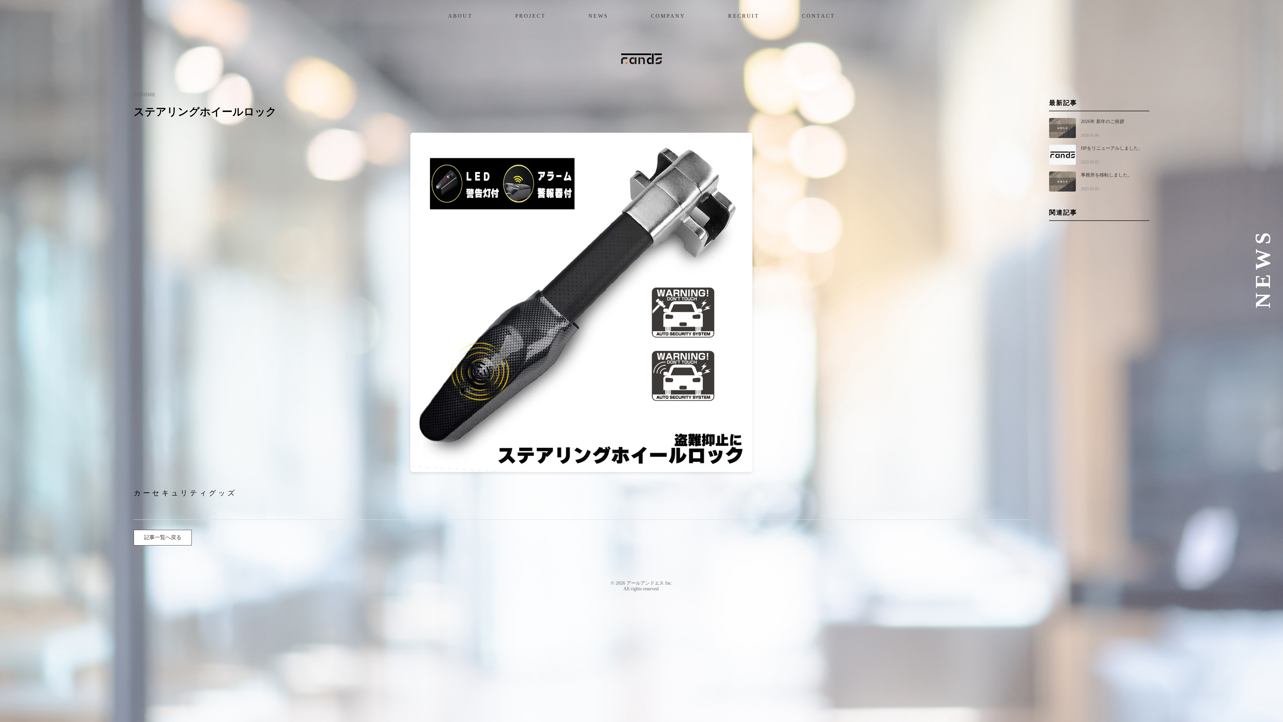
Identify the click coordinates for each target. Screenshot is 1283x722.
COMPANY (668, 16)
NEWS (598, 16)
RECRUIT (743, 16)
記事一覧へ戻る (162, 537)
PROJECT (530, 16)
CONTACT (818, 16)
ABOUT (460, 16)
